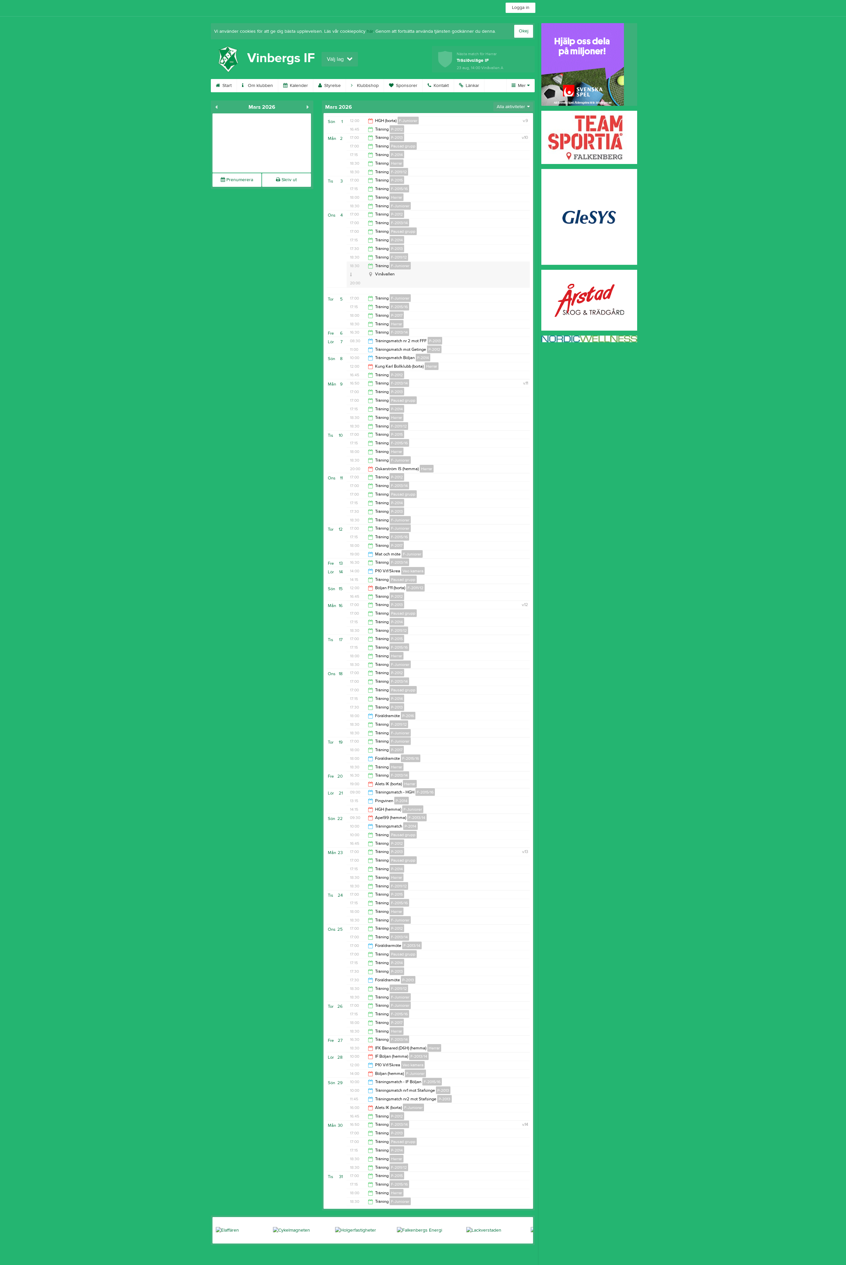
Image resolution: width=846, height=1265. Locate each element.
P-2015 (397, 180)
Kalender (298, 86)
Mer (522, 86)
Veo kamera (413, 571)
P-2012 (397, 129)
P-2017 (397, 315)
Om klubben (260, 86)
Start (226, 86)
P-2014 (397, 154)
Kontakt (440, 86)
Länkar (471, 86)
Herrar (396, 163)
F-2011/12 (399, 172)
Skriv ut (288, 180)
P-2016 (408, 715)
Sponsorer (406, 86)
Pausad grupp (403, 146)
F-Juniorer (408, 120)
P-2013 (397, 137)
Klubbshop (367, 86)
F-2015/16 (399, 188)
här (370, 31)
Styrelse (332, 86)
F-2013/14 (399, 222)
